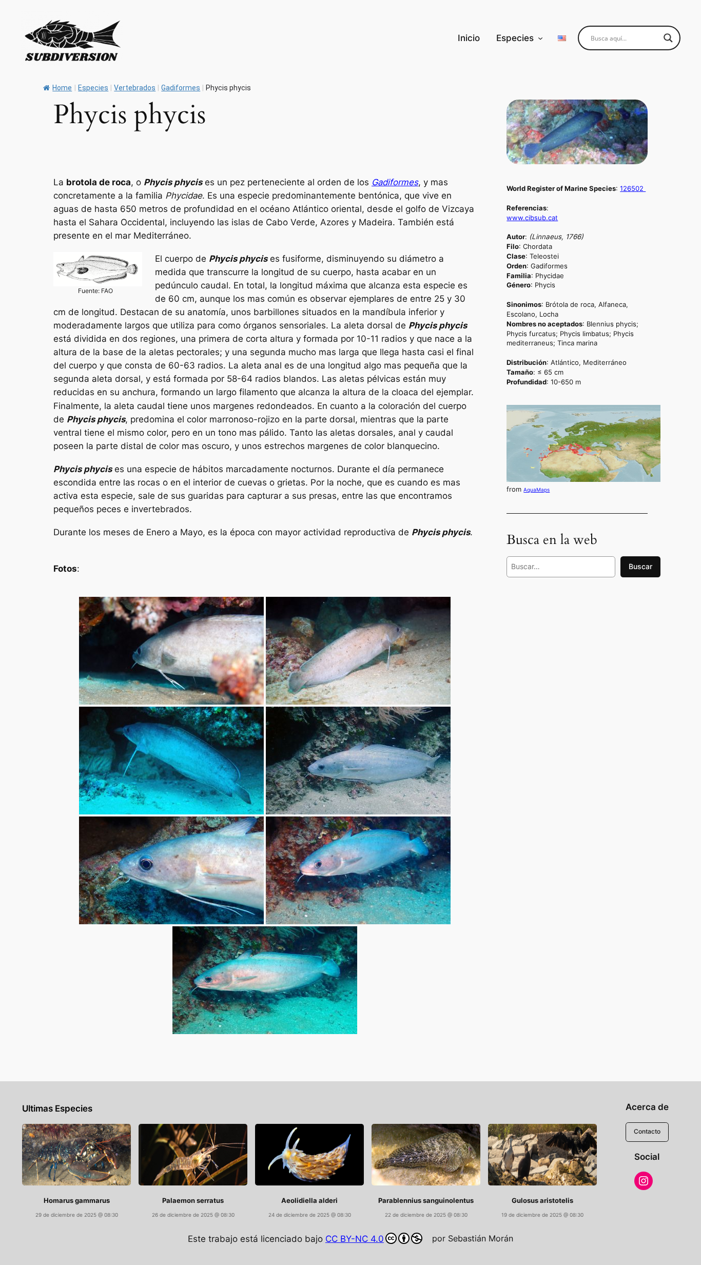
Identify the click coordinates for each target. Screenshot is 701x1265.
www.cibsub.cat (532, 217)
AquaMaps (536, 489)
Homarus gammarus (77, 1200)
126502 (633, 188)
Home (62, 88)
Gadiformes (395, 182)
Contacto (647, 1131)
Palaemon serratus (193, 1200)
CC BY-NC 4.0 (354, 1239)
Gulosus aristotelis (542, 1200)
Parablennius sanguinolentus (426, 1200)
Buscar (640, 566)
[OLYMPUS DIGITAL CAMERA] (358, 760)
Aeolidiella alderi (309, 1200)
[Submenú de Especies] (540, 38)
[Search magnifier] (668, 38)
